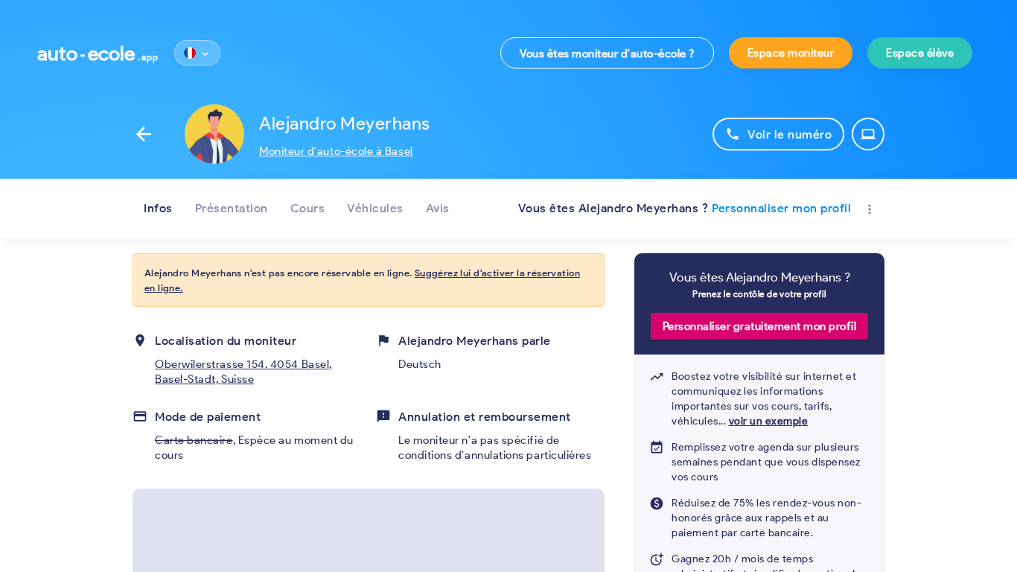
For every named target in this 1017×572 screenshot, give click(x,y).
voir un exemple (769, 421)
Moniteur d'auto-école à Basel (336, 151)
